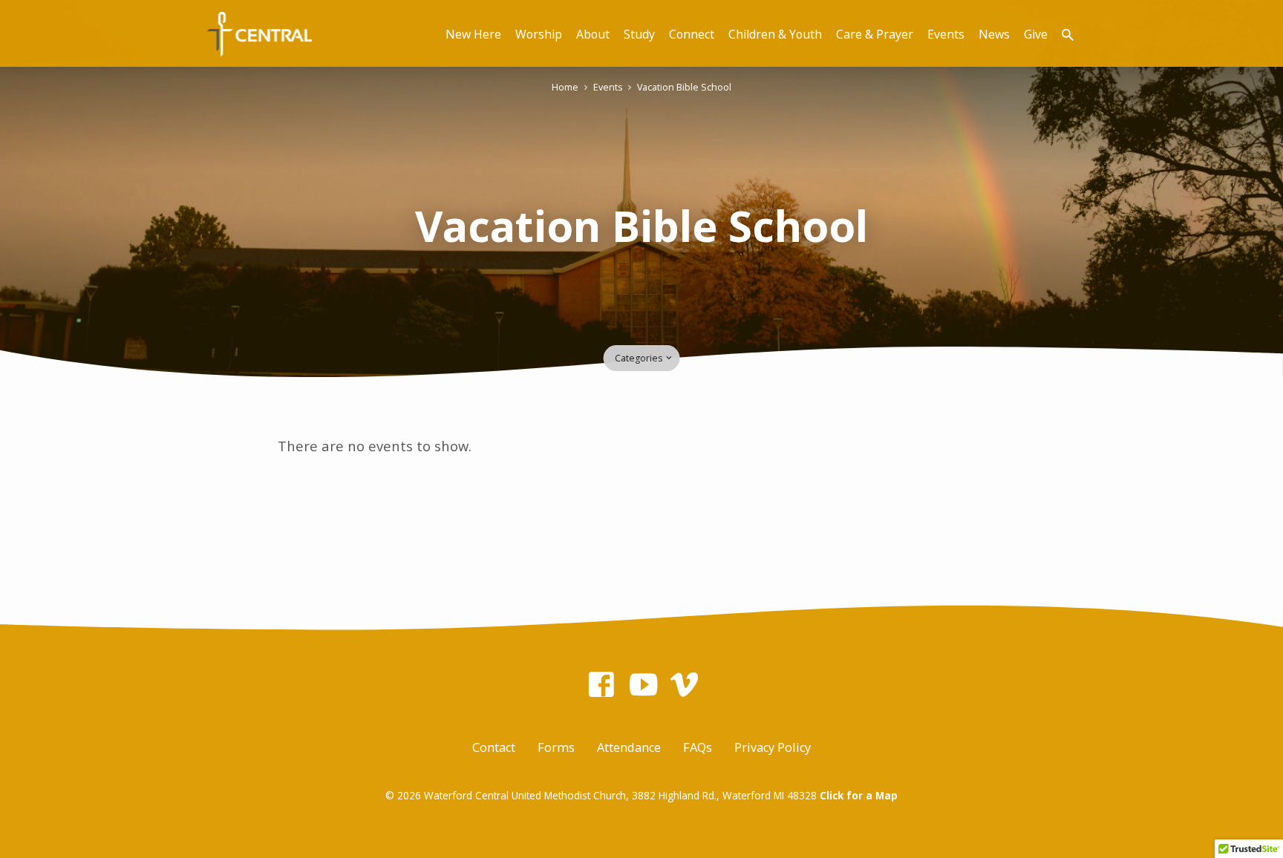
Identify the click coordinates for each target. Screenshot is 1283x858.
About (593, 34)
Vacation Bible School (684, 87)
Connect (691, 34)
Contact (493, 747)
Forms (556, 747)
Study (639, 34)
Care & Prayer (874, 34)
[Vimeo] (684, 684)
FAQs (697, 747)
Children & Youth (775, 34)
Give (1036, 34)
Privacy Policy (772, 747)
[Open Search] (1068, 34)
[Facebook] (601, 684)
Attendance (629, 747)
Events (945, 34)
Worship (538, 34)
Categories (640, 358)
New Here (473, 34)
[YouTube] (643, 684)
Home (565, 87)
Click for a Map (859, 795)
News (994, 34)
